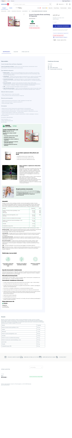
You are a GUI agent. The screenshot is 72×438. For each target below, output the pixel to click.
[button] (19, 7)
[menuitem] (4, 7)
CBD (29, 11)
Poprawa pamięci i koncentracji (56, 69)
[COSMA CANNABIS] (32, 22)
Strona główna (3, 11)
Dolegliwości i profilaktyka (16, 11)
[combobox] (33, 4)
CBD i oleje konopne (54, 67)
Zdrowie (8, 11)
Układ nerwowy (25, 11)
